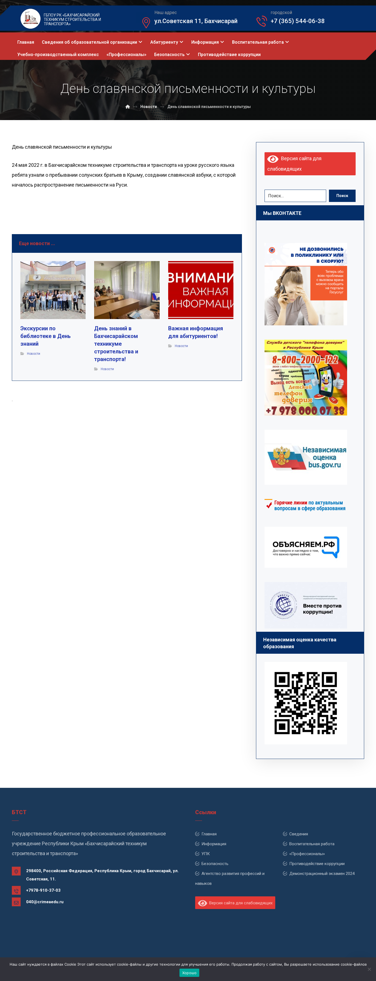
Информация (213, 843)
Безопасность (214, 863)
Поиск (342, 195)
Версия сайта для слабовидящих (240, 902)
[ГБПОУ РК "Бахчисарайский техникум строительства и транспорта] (128, 106)
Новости (33, 354)
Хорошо (189, 973)
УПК (205, 853)
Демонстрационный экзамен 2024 (322, 873)
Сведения (298, 834)
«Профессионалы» (307, 853)
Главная (209, 834)
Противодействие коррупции (317, 863)
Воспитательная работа (311, 843)
